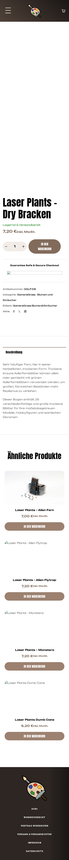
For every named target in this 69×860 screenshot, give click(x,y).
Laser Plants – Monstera (34, 649)
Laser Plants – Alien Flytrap (34, 579)
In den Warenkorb (45, 246)
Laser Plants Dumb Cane (34, 719)
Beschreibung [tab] (14, 352)
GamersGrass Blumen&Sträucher (35, 305)
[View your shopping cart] (63, 11)
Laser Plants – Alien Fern (34, 510)
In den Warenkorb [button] (34, 526)
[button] (8, 11)
